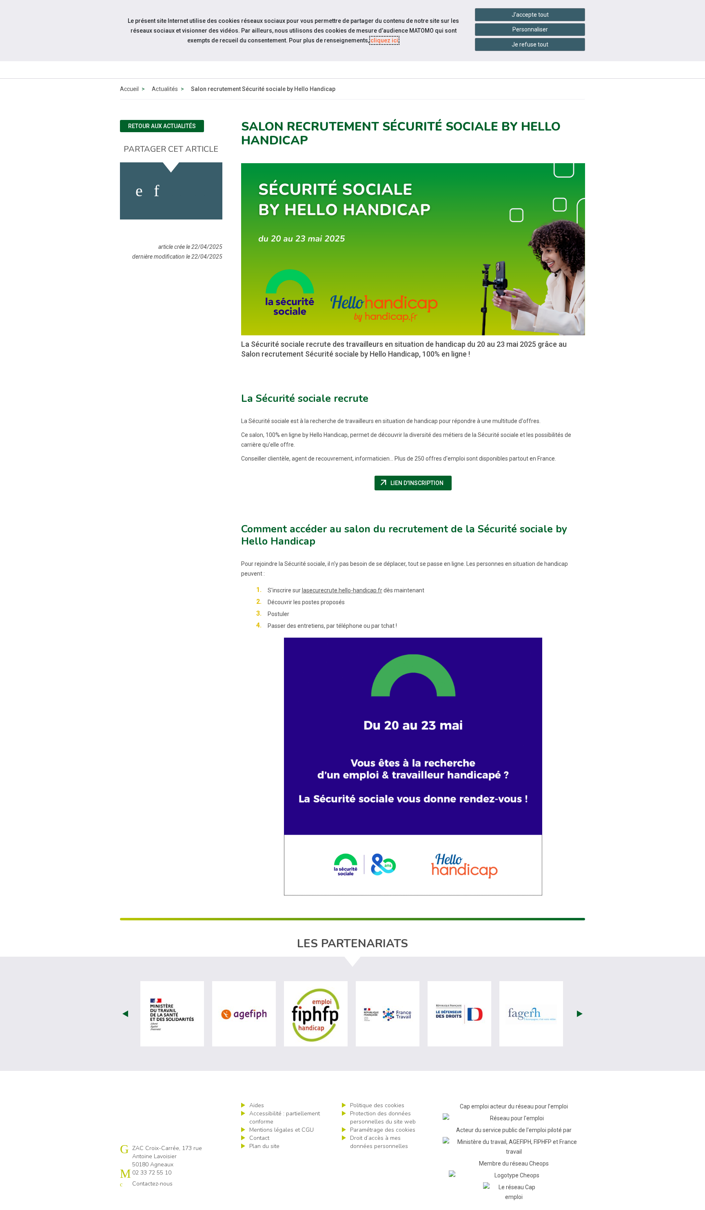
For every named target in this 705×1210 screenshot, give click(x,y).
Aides (256, 1105)
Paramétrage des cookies (382, 1130)
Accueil (129, 89)
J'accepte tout (530, 14)
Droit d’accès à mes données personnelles (379, 1142)
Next (580, 1013)
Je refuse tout (530, 44)
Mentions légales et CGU (281, 1130)
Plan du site (264, 1146)
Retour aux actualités (162, 126)
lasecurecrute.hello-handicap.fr (342, 590)
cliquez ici (384, 40)
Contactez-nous (152, 1184)
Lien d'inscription (415, 483)
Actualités (165, 89)
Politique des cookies (377, 1105)
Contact (259, 1138)
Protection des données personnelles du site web (383, 1118)
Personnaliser (530, 29)
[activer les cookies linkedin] (156, 191)
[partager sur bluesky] (200, 191)
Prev (125, 1013)
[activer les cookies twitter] (176, 191)
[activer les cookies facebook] (139, 191)
